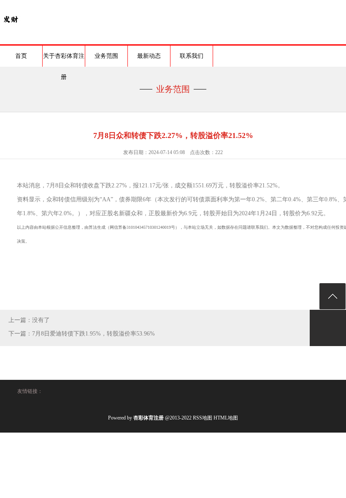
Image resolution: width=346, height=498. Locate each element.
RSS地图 (202, 418)
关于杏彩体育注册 (63, 60)
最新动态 (149, 56)
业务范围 (106, 56)
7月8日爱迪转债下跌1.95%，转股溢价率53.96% (93, 333)
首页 (21, 56)
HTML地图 (226, 418)
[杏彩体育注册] (10, 28)
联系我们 (191, 56)
